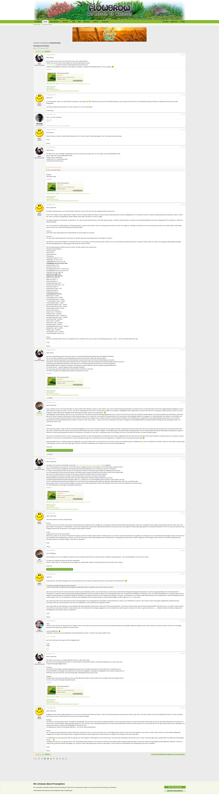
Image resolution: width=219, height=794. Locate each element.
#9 (184, 458)
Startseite (38, 21)
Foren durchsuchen (47, 24)
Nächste (47, 51)
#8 (184, 402)
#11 (184, 550)
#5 (184, 147)
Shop (73, 21)
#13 (184, 621)
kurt (36, 48)
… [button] (40, 51)
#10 (184, 513)
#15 (184, 708)
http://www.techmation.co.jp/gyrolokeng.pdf (89, 465)
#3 (184, 114)
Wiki (79, 21)
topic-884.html (50, 65)
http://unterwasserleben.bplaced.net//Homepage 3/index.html (75, 83)
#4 (184, 129)
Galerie (95, 21)
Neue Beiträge (37, 24)
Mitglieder (105, 21)
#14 (184, 653)
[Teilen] (182, 55)
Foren (45, 21)
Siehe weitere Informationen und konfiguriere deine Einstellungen (52, 790)
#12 (184, 574)
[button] (55, 21)
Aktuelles (86, 21)
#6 (184, 204)
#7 (184, 350)
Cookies (51, 787)
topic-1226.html (51, 636)
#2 (184, 95)
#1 (184, 54)
